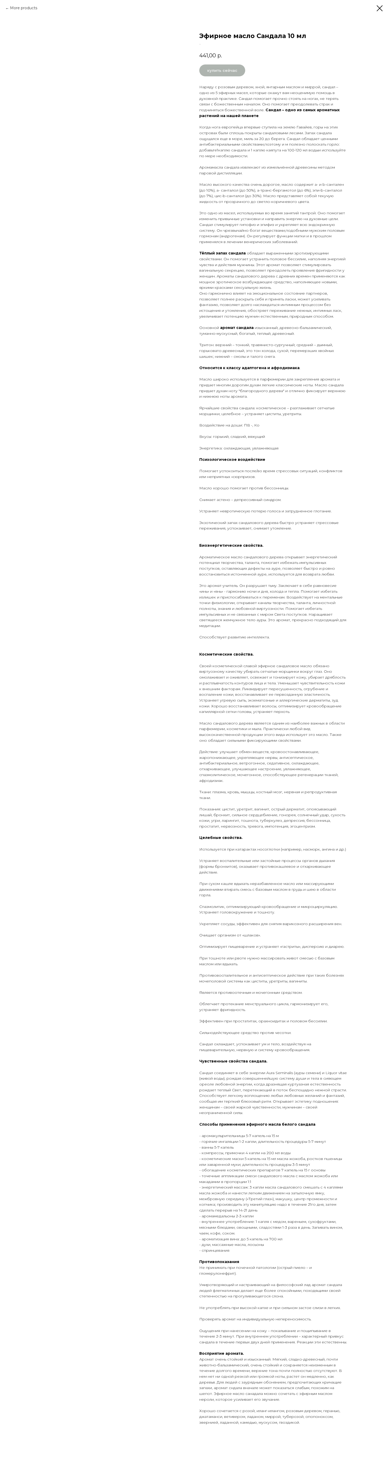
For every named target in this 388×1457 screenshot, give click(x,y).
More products (23, 8)
